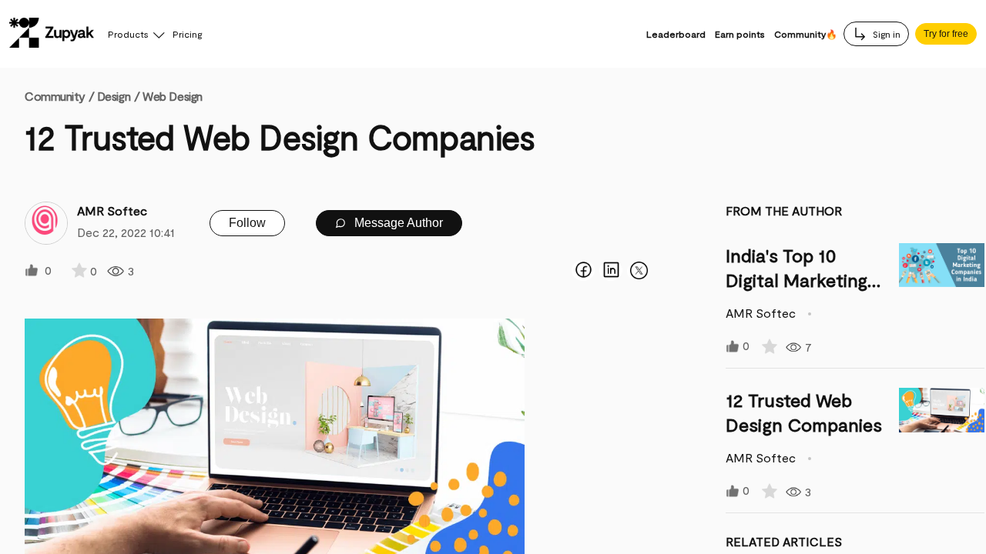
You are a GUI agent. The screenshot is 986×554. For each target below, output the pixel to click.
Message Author (397, 222)
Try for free (946, 33)
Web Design (173, 95)
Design (113, 95)
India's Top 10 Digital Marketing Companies (796, 279)
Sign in (885, 33)
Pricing (187, 33)
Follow (247, 222)
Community (59, 95)
